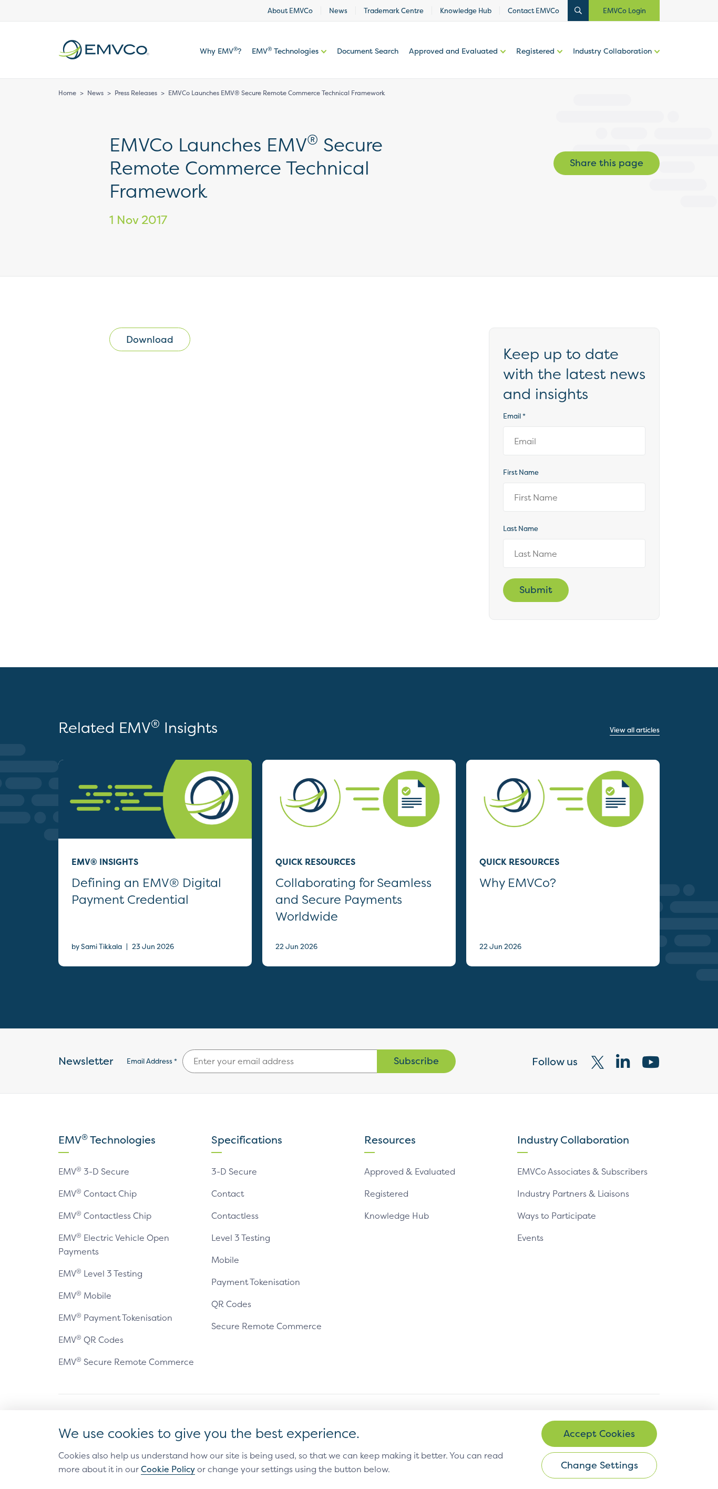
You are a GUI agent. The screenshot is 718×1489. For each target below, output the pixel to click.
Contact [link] (227, 1193)
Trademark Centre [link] (394, 10)
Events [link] (530, 1237)
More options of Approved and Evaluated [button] (502, 62)
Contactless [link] (235, 1215)
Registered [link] (535, 51)
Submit (535, 589)
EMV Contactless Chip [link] (104, 1215)
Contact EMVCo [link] (533, 10)
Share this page (606, 162)
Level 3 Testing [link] (240, 1237)
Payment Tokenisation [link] (255, 1282)
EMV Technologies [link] (285, 51)
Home (67, 92)
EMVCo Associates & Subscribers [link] (582, 1171)
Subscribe (416, 1060)
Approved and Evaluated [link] (453, 51)
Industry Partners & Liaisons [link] (573, 1193)
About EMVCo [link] (290, 10)
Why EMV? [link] (220, 51)
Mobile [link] (225, 1260)
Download (149, 339)
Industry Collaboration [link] (612, 51)
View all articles (635, 730)
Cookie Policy (168, 1469)
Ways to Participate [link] (556, 1215)
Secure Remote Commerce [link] (266, 1326)
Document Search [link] (367, 51)
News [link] (338, 10)
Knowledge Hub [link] (465, 10)
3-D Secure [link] (234, 1171)
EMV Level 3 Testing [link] (100, 1273)
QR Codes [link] (231, 1304)
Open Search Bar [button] (578, 10)
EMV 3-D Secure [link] (93, 1171)
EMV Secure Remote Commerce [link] (126, 1362)
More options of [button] (322, 62)
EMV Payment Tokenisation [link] (115, 1317)
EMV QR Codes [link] (91, 1339)
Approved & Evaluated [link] (409, 1171)
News (95, 92)
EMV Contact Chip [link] (97, 1193)
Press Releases (136, 92)
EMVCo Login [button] (624, 10)
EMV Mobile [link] (84, 1295)
